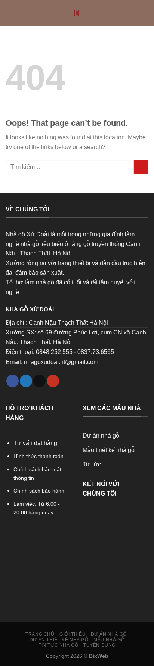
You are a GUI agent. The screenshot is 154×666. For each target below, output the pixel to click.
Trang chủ (40, 634)
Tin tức (92, 464)
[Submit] (141, 167)
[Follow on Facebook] (12, 381)
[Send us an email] (39, 381)
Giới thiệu (72, 634)
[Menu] (10, 13)
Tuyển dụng (99, 645)
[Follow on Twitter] (26, 381)
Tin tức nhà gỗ (58, 645)
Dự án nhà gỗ (101, 435)
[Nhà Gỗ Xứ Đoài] (77, 13)
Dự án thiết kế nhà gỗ (59, 639)
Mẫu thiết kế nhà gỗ (109, 450)
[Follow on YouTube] (53, 381)
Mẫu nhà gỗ (108, 639)
